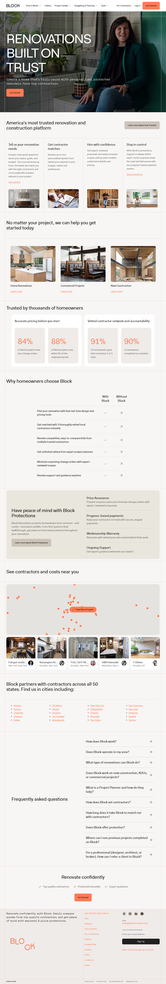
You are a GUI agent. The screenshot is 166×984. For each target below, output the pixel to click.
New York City (97, 705)
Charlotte (18, 712)
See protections (135, 174)
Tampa (132, 720)
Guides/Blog (90, 944)
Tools (87, 954)
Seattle (132, 716)
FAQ (86, 918)
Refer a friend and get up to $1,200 (138, 949)
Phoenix (94, 712)
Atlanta (17, 705)
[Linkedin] (136, 914)
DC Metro (57, 705)
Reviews (88, 923)
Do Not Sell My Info (116, 981)
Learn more (16, 291)
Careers (88, 949)
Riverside (95, 716)
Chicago (18, 716)
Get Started (151, 5)
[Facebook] (124, 914)
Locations (89, 960)
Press (87, 965)
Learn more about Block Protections (31, 542)
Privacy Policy (101, 981)
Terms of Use (89, 981)
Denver (55, 709)
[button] (23, 944)
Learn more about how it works (142, 125)
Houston (56, 712)
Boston (17, 709)
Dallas (17, 720)
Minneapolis (58, 720)
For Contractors (124, 5)
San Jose (133, 709)
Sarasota (133, 712)
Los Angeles (58, 716)
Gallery (48, 5)
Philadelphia (96, 709)
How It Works (91, 929)
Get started (14, 182)
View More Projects (85, 609)
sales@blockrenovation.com (135, 923)
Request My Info (132, 981)
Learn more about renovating (132, 930)
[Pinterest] (142, 914)
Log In (137, 5)
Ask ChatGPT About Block (96, 913)
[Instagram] (130, 914)
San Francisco (136, 705)
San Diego (95, 720)
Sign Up (140, 941)
